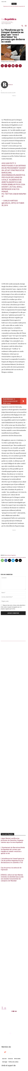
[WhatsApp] (2, 65)
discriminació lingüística (10, 555)
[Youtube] (15, 1011)
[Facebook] (5, 65)
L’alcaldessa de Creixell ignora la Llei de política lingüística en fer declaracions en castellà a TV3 (12, 860)
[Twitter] (9, 65)
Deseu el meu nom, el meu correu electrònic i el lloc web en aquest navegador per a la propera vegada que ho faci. (13, 607)
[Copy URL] (16, 65)
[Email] (20, 65)
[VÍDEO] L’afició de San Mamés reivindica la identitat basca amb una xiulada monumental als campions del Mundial (12, 878)
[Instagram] (12, 1011)
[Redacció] (4, 84)
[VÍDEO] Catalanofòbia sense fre (14, 6)
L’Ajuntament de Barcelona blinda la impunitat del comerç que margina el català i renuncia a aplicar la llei (13, 850)
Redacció (10, 84)
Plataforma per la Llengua (6, 557)
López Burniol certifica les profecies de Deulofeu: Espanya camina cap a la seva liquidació (12, 840)
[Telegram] (13, 65)
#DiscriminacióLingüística (13, 175)
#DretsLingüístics (10, 182)
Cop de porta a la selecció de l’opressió (11, 869)
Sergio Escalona (15, 557)
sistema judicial (22, 557)
